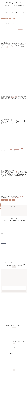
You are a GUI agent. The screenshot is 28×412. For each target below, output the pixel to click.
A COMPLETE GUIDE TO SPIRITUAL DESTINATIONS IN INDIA (13, 212)
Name (2, 229)
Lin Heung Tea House (10, 46)
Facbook (12, 197)
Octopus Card (18, 171)
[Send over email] (0, 208)
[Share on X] (0, 205)
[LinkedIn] (16, 353)
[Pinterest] (12, 353)
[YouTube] (14, 353)
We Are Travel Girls (14, 3)
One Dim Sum (5, 46)
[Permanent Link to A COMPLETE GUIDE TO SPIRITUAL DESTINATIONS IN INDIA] (13, 214)
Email (2, 233)
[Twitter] (11, 353)
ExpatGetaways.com (20, 196)
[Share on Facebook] (0, 203)
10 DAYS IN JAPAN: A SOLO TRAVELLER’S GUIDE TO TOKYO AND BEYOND (21, 212)
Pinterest (18, 197)
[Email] (17, 353)
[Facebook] (10, 353)
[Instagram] (13, 353)
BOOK (14, 343)
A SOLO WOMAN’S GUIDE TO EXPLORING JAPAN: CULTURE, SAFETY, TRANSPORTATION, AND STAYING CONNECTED (6, 214)
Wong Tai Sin (12, 97)
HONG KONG (4, 10)
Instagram (9, 197)
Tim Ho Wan (7, 47)
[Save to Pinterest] (0, 206)
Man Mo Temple (14, 96)
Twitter (15, 197)
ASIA (1, 10)
